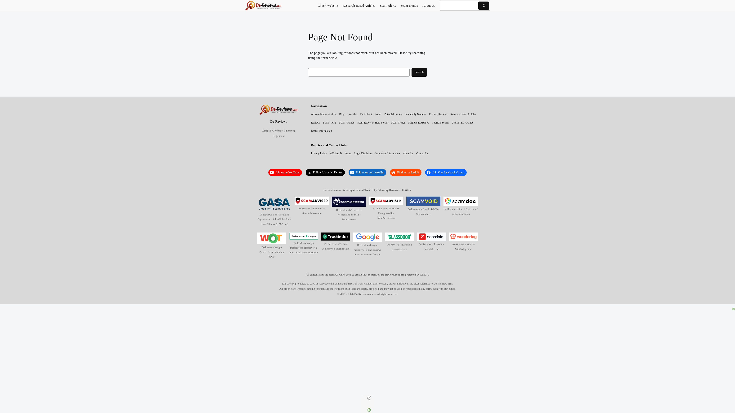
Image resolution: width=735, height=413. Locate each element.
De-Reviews (278, 121)
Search (419, 72)
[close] (369, 398)
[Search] (483, 6)
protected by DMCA (417, 274)
